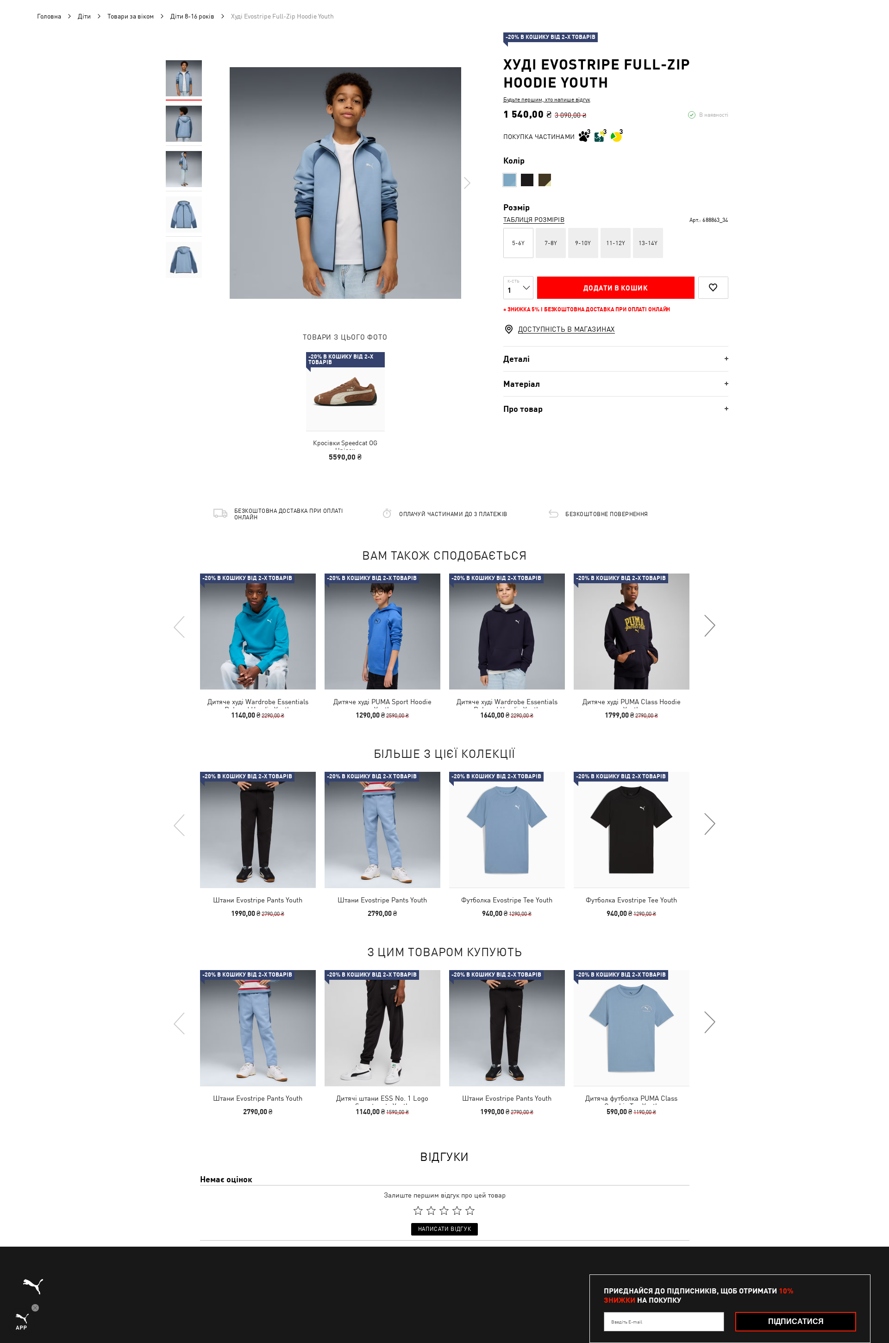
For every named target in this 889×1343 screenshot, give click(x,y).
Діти (84, 16)
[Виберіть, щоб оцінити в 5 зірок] (470, 1210)
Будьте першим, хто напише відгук (546, 99)
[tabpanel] (345, 183)
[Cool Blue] (509, 180)
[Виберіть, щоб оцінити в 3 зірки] (444, 1210)
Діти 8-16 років (192, 16)
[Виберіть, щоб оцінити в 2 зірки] (431, 1210)
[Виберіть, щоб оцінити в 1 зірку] (418, 1210)
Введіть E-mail (626, 1321)
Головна (49, 16)
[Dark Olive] (545, 180)
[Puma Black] (527, 180)
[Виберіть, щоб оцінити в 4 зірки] (457, 1210)
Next (466, 183)
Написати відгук (444, 1229)
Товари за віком (130, 16)
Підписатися (796, 1321)
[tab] (615, 359)
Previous (179, 626)
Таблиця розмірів (533, 219)
